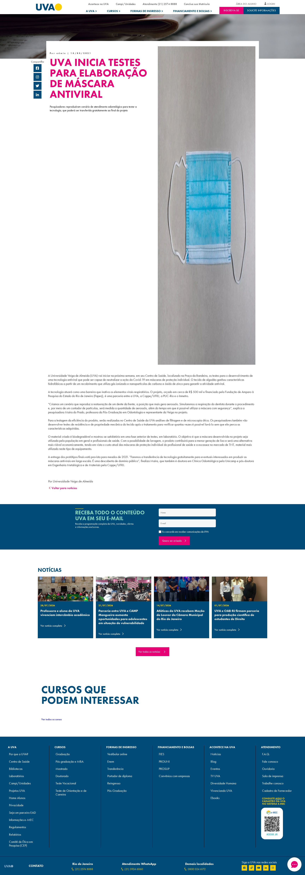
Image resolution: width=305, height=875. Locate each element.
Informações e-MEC (21, 820)
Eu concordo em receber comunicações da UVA (185, 531)
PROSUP (164, 769)
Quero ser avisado (172, 540)
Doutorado (62, 776)
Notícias (216, 754)
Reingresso (113, 783)
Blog (213, 762)
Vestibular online (117, 754)
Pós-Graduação (117, 791)
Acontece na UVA (98, 4)
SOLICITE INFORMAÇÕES (261, 10)
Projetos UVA (17, 791)
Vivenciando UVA (221, 791)
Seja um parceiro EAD (22, 813)
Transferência (115, 769)
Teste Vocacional (66, 783)
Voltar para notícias (64, 488)
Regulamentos (17, 827)
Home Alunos (17, 798)
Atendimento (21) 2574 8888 (160, 4)
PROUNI (164, 762)
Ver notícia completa (51, 625)
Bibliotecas (15, 769)
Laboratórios (16, 776)
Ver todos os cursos (51, 719)
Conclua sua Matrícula (197, 4)
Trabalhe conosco (272, 783)
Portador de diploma (119, 776)
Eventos (215, 769)
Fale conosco (270, 762)
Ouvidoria (268, 769)
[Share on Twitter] (37, 86)
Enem (110, 762)
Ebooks (215, 798)
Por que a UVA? (18, 754)
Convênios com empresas (174, 776)
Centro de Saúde (19, 762)
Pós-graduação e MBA (69, 762)
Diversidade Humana (223, 783)
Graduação (63, 754)
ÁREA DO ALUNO (246, 4)
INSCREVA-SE (231, 10)
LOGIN (271, 4)
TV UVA (215, 776)
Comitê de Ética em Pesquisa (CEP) (21, 843)
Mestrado (61, 769)
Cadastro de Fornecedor (277, 791)
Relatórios (15, 834)
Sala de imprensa (272, 776)
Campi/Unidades (126, 4)
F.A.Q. (266, 754)
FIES (161, 754)
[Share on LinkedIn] (37, 95)
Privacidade (16, 805)
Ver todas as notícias (149, 651)
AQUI (278, 798)
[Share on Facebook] (37, 68)
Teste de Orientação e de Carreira (71, 792)
